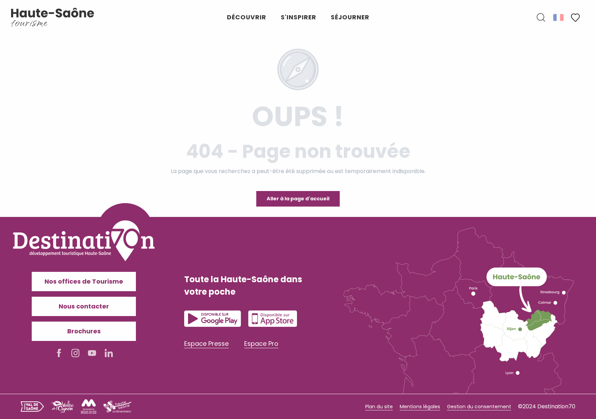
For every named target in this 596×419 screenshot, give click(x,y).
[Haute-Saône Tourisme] (52, 17)
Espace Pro (261, 343)
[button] (541, 17)
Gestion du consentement (479, 406)
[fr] (559, 17)
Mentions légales (420, 406)
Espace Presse (206, 343)
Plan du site (379, 406)
